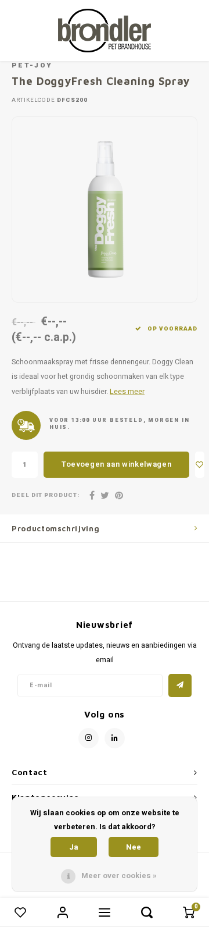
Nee (133, 847)
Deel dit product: (46, 495)
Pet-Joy (32, 65)
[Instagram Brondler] (88, 738)
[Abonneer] (180, 685)
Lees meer (127, 391)
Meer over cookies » (119, 875)
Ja (73, 847)
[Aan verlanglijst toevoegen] (199, 465)
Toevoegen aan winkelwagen (116, 464)
